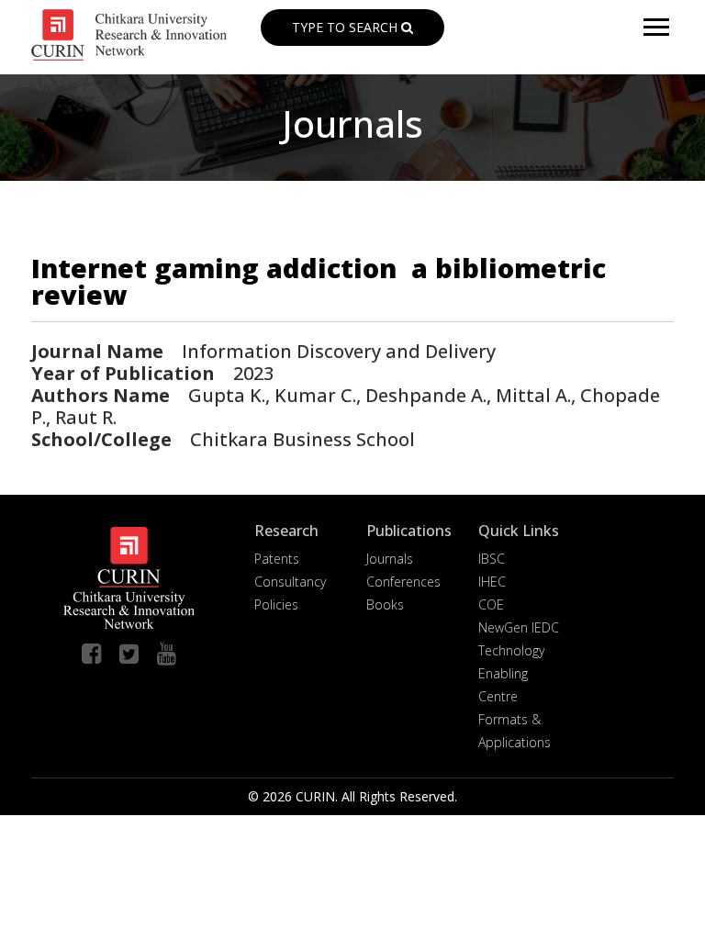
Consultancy (290, 581)
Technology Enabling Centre (511, 673)
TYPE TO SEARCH (346, 27)
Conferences (403, 581)
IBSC (491, 558)
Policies (276, 604)
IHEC (492, 581)
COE (491, 604)
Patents (276, 558)
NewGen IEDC (518, 627)
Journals (389, 558)
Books (385, 604)
